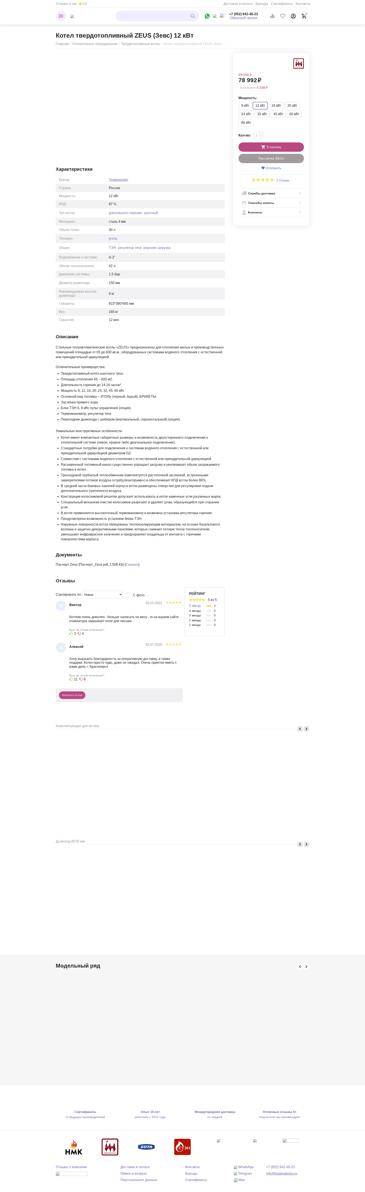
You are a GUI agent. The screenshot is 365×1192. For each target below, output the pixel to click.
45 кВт (278, 114)
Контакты (303, 3)
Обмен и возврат (133, 1173)
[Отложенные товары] (283, 16)
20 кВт (292, 105)
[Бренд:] (298, 63)
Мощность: (247, 98)
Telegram (244, 1173)
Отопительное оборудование (95, 44)
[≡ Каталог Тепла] (72, 16)
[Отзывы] (71, 1176)
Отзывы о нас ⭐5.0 (71, 3)
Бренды (262, 3)
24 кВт (246, 114)
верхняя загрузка (156, 248)
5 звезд (194, 606)
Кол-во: (244, 135)
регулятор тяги (129, 248)
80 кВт (246, 122)
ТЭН (112, 248)
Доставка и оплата (238, 3)
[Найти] (193, 16)
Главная (62, 44)
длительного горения (125, 213)
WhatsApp (245, 1167)
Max (241, 1180)
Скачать (132, 564)
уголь (113, 238)
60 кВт (294, 114)
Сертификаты (282, 3)
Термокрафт (118, 180)
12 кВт (260, 105)
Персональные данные (138, 1180)
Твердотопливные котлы (140, 44)
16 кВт (276, 105)
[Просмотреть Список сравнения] (272, 16)
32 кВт (262, 114)
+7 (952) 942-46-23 (243, 14)
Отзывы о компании (71, 1167)
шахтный (151, 213)
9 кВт (245, 105)
